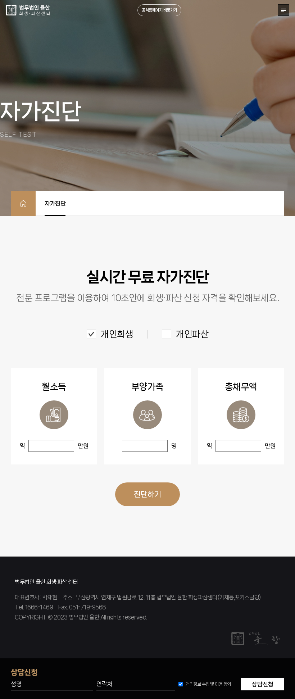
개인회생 (117, 334)
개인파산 (192, 334)
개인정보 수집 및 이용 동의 (208, 684)
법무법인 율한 (28, 10)
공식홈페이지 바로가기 (159, 10)
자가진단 (55, 203)
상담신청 (262, 684)
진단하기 (147, 494)
